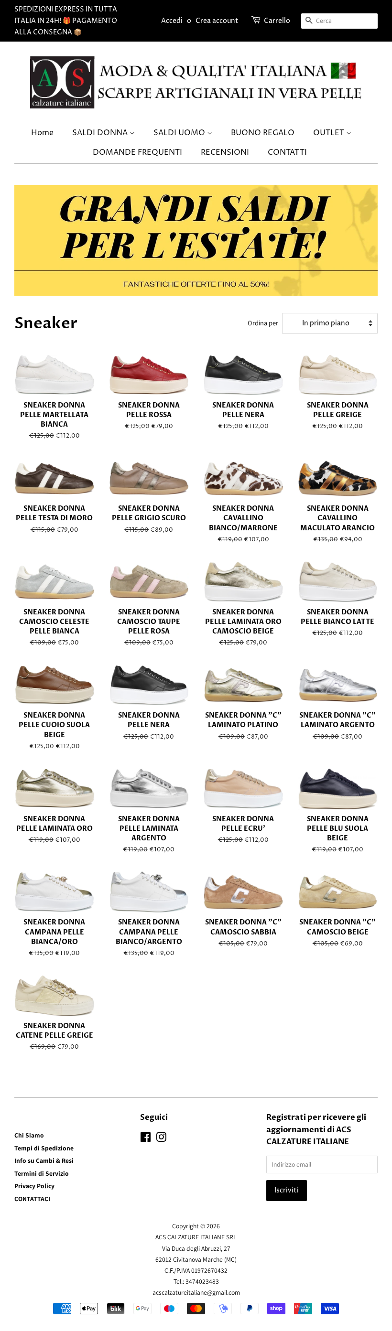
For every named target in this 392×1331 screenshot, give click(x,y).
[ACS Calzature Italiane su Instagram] (161, 1139)
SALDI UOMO (180, 133)
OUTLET (329, 133)
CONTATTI (287, 152)
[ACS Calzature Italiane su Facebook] (145, 1139)
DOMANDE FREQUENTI (137, 152)
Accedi (172, 20)
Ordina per (263, 322)
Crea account (217, 20)
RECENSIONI (225, 152)
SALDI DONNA (101, 133)
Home (42, 133)
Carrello (277, 20)
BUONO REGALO (262, 133)
